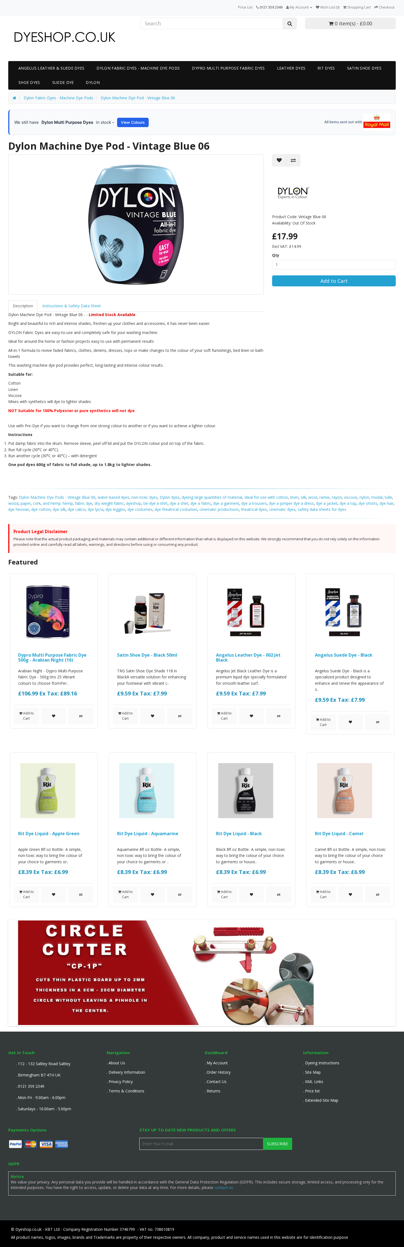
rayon (337, 497)
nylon (364, 497)
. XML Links (313, 1081)
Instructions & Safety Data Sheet (71, 305)
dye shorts (368, 503)
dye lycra (95, 509)
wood (13, 503)
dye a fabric (200, 503)
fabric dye (83, 503)
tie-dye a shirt (155, 503)
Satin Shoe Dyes (364, 68)
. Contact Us (215, 1081)
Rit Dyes (326, 68)
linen (294, 497)
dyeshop (133, 503)
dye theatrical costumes (176, 509)
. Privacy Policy (120, 1081)
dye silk (59, 509)
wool (312, 497)
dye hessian (18, 509)
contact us (223, 1187)
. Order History (218, 1072)
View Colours (133, 122)
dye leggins (115, 509)
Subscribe (277, 1143)
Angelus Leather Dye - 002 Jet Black (248, 657)
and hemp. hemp (58, 503)
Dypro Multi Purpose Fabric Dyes (228, 68)
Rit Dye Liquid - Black (239, 834)
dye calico (76, 509)
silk (303, 497)
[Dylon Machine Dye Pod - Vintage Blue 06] (136, 224)
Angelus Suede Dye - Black (343, 655)
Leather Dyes (291, 68)
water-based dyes (113, 497)
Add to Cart (334, 281)
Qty (275, 255)
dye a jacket (326, 503)
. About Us (116, 1062)
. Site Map (312, 1072)
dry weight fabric (109, 503)
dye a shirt (179, 503)
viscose (350, 497)
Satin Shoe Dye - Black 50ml (147, 655)
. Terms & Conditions (125, 1090)
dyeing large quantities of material (212, 497)
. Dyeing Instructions (321, 1062)
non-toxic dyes (144, 497)
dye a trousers (254, 503)
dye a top (348, 503)
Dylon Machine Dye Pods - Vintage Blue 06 (57, 497)
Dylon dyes (169, 497)
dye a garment (226, 503)
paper (26, 503)
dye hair (387, 503)
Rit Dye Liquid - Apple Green (48, 834)
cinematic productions (219, 509)
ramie (324, 497)
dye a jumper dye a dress (291, 503)
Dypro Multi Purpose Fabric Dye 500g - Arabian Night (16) (52, 657)
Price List (245, 7)
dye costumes (140, 509)
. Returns (212, 1090)
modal (377, 497)
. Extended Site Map (320, 1100)
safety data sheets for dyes (322, 509)
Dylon (93, 82)
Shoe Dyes (29, 82)
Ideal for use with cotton (266, 497)
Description (23, 305)
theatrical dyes (254, 509)
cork (37, 503)
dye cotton (41, 509)
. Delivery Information (126, 1072)
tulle (388, 497)
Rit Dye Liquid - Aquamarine (147, 834)
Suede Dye (63, 82)
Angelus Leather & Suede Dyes (51, 68)
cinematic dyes (282, 509)
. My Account (216, 1062)
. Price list (311, 1090)
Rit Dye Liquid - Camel (339, 834)
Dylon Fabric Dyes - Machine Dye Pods (138, 68)
